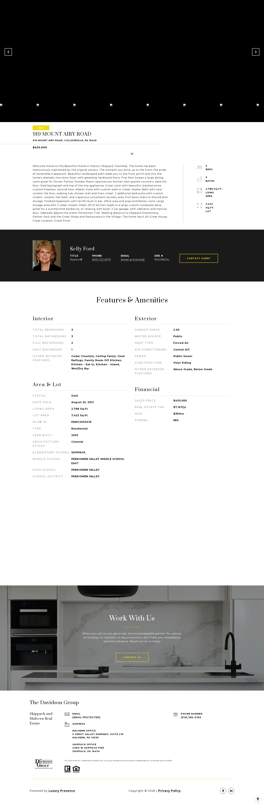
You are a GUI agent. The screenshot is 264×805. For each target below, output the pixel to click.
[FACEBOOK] (223, 791)
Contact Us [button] (132, 657)
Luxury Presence (62, 790)
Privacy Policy (169, 790)
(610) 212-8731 (101, 259)
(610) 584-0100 (191, 717)
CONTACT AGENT (199, 258)
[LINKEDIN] (231, 791)
